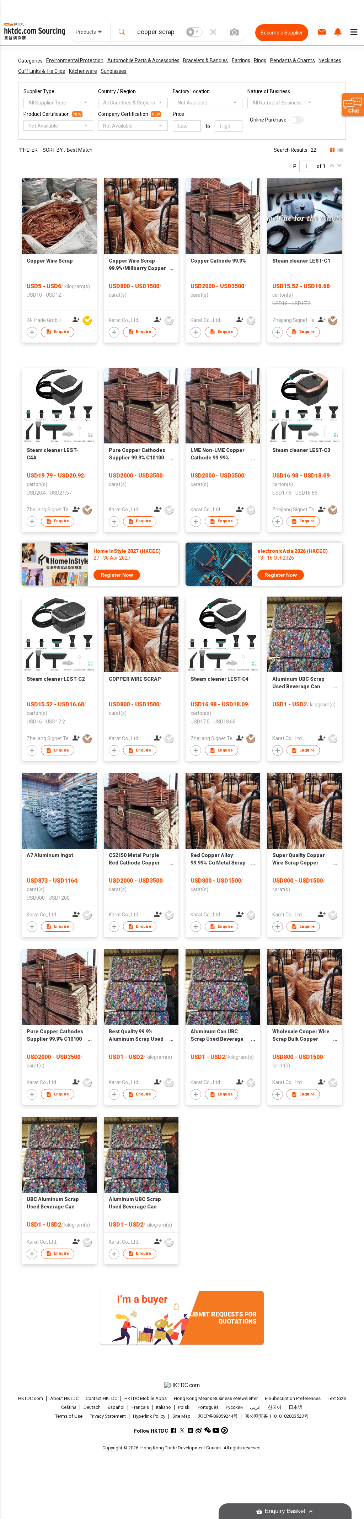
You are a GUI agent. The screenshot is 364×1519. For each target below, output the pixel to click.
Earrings (241, 60)
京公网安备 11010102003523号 (277, 1416)
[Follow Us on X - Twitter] (181, 1430)
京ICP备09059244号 (218, 1416)
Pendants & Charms (292, 60)
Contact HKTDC (101, 1398)
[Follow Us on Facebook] (173, 1430)
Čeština (68, 1407)
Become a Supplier (282, 33)
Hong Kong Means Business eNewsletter (216, 1398)
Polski (184, 1407)
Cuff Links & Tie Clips (41, 71)
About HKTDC (64, 1398)
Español (116, 1407)
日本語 (296, 1407)
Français (140, 1407)
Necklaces (329, 60)
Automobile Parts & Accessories (143, 60)
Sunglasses (114, 71)
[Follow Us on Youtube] (216, 1430)
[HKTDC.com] (182, 1385)
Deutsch (92, 1407)
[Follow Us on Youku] (224, 1430)
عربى (255, 1407)
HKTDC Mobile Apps (145, 1398)
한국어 (275, 1407)
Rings (260, 60)
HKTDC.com (30, 1398)
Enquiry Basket (285, 1511)
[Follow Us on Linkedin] (190, 1430)
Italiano (163, 1407)
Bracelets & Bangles (205, 60)
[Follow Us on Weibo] (199, 1430)
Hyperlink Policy (149, 1416)
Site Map (181, 1416)
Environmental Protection (74, 60)
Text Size (337, 1398)
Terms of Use (68, 1416)
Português (208, 1407)
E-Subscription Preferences (293, 1398)
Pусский (234, 1407)
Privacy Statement (108, 1416)
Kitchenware (83, 71)
